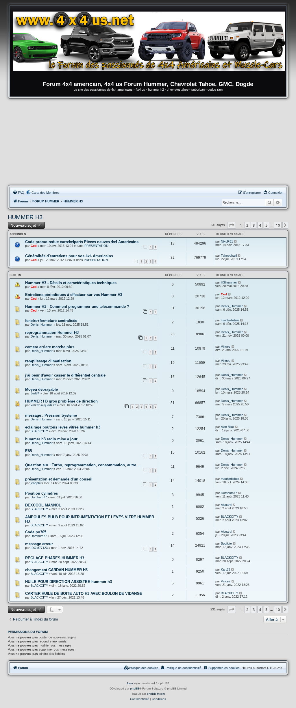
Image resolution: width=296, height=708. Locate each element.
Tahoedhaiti (229, 255)
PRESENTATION (96, 245)
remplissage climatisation (48, 361)
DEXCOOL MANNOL (43, 505)
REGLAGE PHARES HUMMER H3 (54, 558)
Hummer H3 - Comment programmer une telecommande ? (77, 306)
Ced (34, 245)
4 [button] (260, 225)
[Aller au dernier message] (236, 241)
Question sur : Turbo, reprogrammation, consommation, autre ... (83, 465)
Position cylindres (41, 493)
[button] (231, 225)
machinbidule (230, 320)
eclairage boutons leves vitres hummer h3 (62, 427)
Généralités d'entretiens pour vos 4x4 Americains (69, 256)
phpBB (134, 688)
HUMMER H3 (25, 217)
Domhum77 (39, 497)
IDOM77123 (39, 547)
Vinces (225, 346)
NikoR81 (227, 241)
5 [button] (266, 225)
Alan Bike (227, 426)
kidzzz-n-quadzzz (43, 405)
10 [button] (278, 225)
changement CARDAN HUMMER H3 (56, 570)
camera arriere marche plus (49, 347)
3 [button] (254, 225)
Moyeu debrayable (41, 389)
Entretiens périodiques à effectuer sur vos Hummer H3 (73, 294)
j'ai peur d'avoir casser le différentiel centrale (65, 375)
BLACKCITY (39, 431)
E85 (28, 451)
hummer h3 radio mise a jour (51, 439)
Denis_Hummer (232, 306)
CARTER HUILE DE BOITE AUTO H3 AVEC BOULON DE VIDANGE (83, 593)
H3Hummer (229, 282)
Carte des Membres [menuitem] (46, 192)
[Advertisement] (148, 141)
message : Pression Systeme (51, 415)
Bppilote (226, 543)
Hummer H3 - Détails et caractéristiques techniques (70, 283)
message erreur (39, 544)
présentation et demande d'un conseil (58, 479)
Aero (130, 683)
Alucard (226, 504)
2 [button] (247, 225)
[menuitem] (18, 192)
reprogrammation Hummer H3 (52, 332)
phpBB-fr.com (156, 693)
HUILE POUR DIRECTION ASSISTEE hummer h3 (68, 582)
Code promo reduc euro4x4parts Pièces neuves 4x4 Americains (81, 242)
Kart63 (225, 569)
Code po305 (35, 532)
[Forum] (151, 45)
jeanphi (35, 483)
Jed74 (35, 393)
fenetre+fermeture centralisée (51, 320)
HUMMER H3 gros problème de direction (61, 401)
